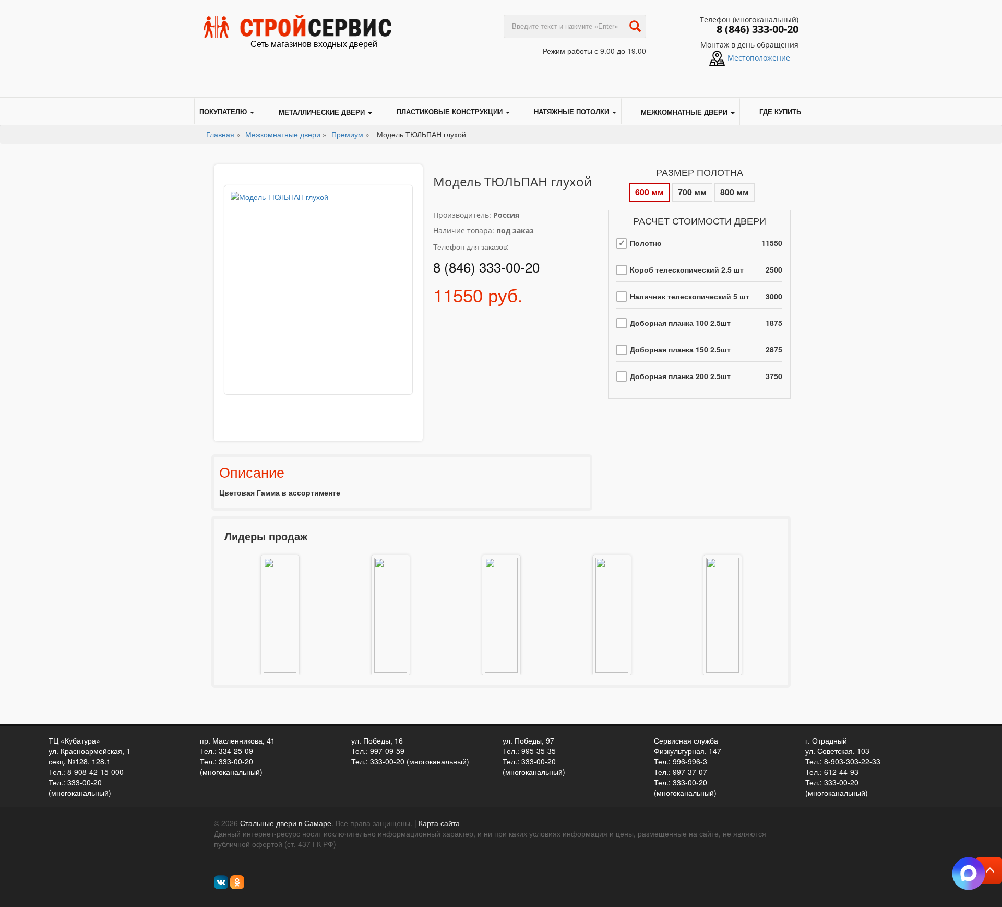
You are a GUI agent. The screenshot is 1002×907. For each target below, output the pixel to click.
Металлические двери (322, 112)
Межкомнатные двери (684, 112)
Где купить (780, 111)
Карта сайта (439, 823)
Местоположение (758, 58)
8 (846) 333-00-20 (757, 29)
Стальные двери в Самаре (285, 823)
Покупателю (224, 111)
